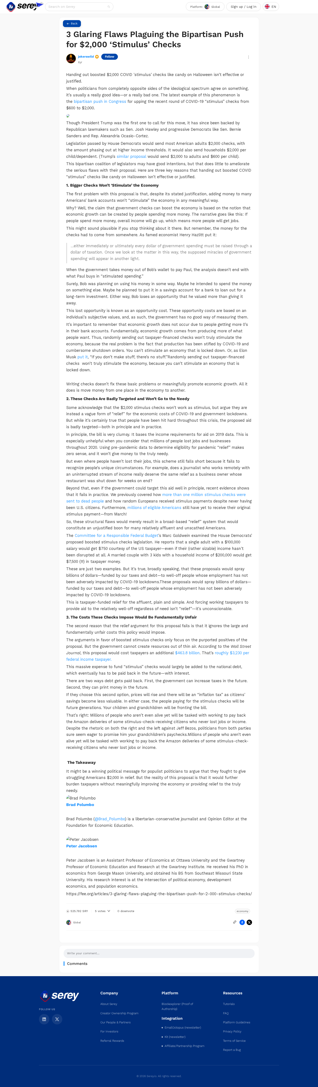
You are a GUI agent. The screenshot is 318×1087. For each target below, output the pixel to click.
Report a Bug (232, 1050)
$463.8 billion (187, 653)
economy (242, 911)
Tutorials (229, 1004)
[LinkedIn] (44, 1019)
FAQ (226, 1013)
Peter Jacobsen (81, 846)
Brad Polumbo (80, 804)
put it (82, 357)
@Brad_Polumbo (110, 819)
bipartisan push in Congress (100, 101)
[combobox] (78, 7)
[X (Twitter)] (57, 1019)
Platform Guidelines (236, 1022)
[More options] (248, 57)
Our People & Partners (115, 1022)
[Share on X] (249, 922)
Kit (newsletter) (175, 1037)
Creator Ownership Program (119, 1013)
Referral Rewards (112, 1041)
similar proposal (131, 156)
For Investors (109, 1031)
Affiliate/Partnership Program (184, 1046)
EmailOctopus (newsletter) (183, 1027)
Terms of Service (234, 1041)
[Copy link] (235, 922)
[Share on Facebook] (242, 922)
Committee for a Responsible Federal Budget (116, 535)
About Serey (108, 1004)
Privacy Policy (232, 1031)
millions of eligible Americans (154, 507)
